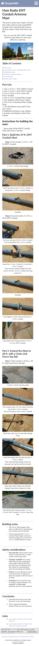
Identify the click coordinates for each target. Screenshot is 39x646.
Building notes (9, 72)
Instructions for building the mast (17, 70)
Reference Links (10, 79)
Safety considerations (12, 74)
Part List (7, 68)
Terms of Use (18, 636)
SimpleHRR (11, 3)
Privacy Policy (29, 636)
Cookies (10, 636)
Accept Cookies (32, 631)
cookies (13, 630)
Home (4, 636)
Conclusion (8, 77)
